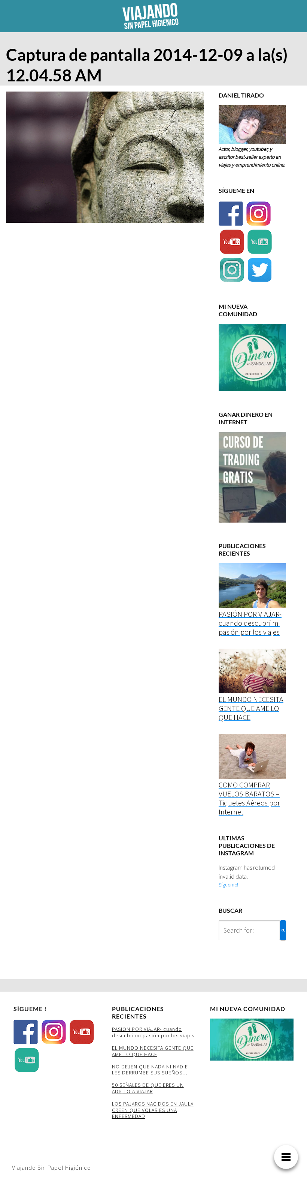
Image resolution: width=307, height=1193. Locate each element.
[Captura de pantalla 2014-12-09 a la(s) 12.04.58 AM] (105, 159)
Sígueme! (228, 884)
